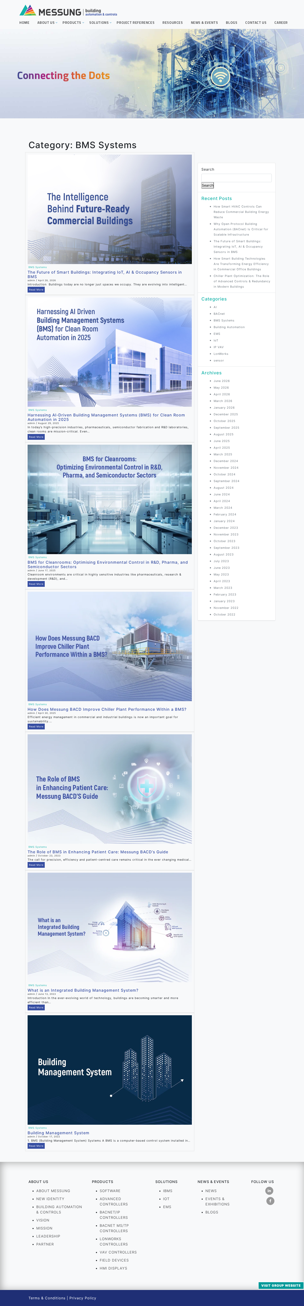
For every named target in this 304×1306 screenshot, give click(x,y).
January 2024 (224, 521)
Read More (36, 289)
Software (110, 1191)
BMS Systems (37, 267)
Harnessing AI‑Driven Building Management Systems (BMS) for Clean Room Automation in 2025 (106, 417)
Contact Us (255, 22)
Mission (44, 1228)
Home (24, 22)
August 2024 (224, 487)
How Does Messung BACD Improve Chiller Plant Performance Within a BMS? (107, 709)
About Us (48, 23)
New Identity (50, 1199)
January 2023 (224, 601)
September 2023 (226, 547)
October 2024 (224, 474)
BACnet (219, 313)
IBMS (167, 1191)
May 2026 (221, 387)
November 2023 (226, 534)
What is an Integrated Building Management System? (83, 990)
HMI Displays (113, 1268)
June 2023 (222, 567)
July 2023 (221, 561)
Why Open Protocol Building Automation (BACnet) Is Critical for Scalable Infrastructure (241, 229)
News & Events (204, 22)
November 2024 (226, 467)
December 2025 (226, 414)
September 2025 (226, 427)
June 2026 (222, 381)
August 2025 (224, 434)
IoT (216, 340)
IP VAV (219, 347)
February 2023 (225, 594)
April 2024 (222, 501)
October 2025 (224, 421)
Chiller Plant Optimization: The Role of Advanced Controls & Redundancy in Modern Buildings (242, 281)
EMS (217, 333)
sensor (219, 360)
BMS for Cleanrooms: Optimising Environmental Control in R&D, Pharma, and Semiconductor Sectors (108, 564)
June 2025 (222, 441)
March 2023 (223, 587)
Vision (42, 1220)
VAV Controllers (118, 1252)
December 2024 (226, 461)
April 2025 (222, 447)
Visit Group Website (281, 1285)
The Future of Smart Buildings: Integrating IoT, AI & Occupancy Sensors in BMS (105, 274)
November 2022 (226, 608)
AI (215, 307)
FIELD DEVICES (114, 1260)
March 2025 (223, 454)
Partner (45, 1244)
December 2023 (226, 527)
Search (207, 169)
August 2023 (224, 554)
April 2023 (222, 581)
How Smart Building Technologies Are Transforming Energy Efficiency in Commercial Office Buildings (241, 264)
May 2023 (221, 574)
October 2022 (224, 614)
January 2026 (224, 407)
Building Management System (58, 1132)
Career (281, 22)
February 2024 (225, 514)
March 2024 (223, 507)
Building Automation (229, 327)
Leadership (48, 1236)
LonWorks (221, 353)
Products (74, 23)
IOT (166, 1199)
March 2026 (223, 401)
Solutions (101, 23)
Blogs (231, 22)
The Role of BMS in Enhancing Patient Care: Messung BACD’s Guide (98, 852)
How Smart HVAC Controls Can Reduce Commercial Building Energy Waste (241, 212)
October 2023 (224, 541)
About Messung (53, 1191)
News (211, 1191)
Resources (172, 22)
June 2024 (222, 494)
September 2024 (226, 481)
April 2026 (222, 394)
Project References (135, 22)
